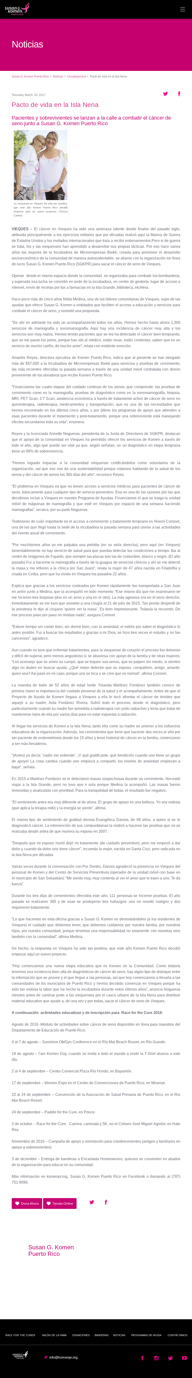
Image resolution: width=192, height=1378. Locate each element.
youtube (156, 1359)
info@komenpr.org (63, 1357)
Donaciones (81, 1335)
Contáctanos (177, 1335)
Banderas (101, 1335)
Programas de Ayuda (146, 1335)
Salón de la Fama (54, 1335)
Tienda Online (62, 1203)
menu (182, 9)
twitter (170, 1359)
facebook (142, 1359)
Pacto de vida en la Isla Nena (55, 104)
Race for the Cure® (20, 1335)
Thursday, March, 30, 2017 (28, 95)
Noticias (119, 1335)
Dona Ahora (30, 1203)
